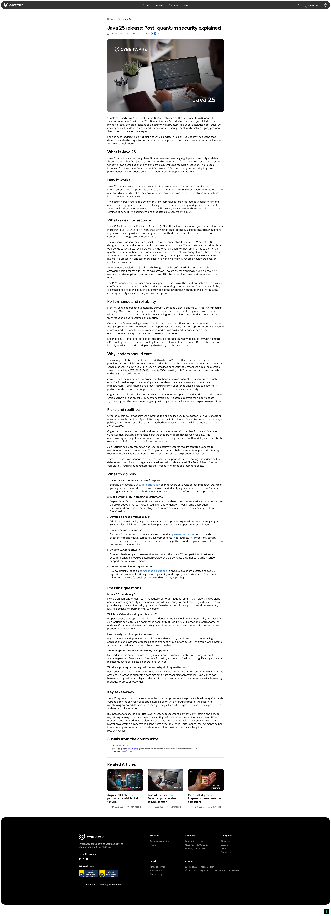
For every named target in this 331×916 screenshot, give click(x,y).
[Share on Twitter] (152, 33)
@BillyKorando (132, 748)
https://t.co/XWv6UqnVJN (119, 750)
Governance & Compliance (198, 844)
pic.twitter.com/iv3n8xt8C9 (133, 750)
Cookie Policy (156, 874)
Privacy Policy (156, 870)
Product (146, 5)
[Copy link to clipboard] (158, 33)
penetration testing (184, 534)
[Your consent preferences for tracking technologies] (326, 911)
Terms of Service (157, 866)
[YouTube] (87, 858)
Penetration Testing (194, 841)
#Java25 (114, 745)
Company (173, 5)
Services (160, 5)
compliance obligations (153, 570)
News (185, 5)
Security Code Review (195, 848)
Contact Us (226, 852)
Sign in (301, 5)
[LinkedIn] (80, 858)
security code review (148, 484)
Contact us (313, 5)
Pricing (153, 844)
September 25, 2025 (126, 751)
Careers (224, 844)
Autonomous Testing (159, 841)
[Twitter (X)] (83, 858)
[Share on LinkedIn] (155, 33)
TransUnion (187, 363)
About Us (225, 841)
